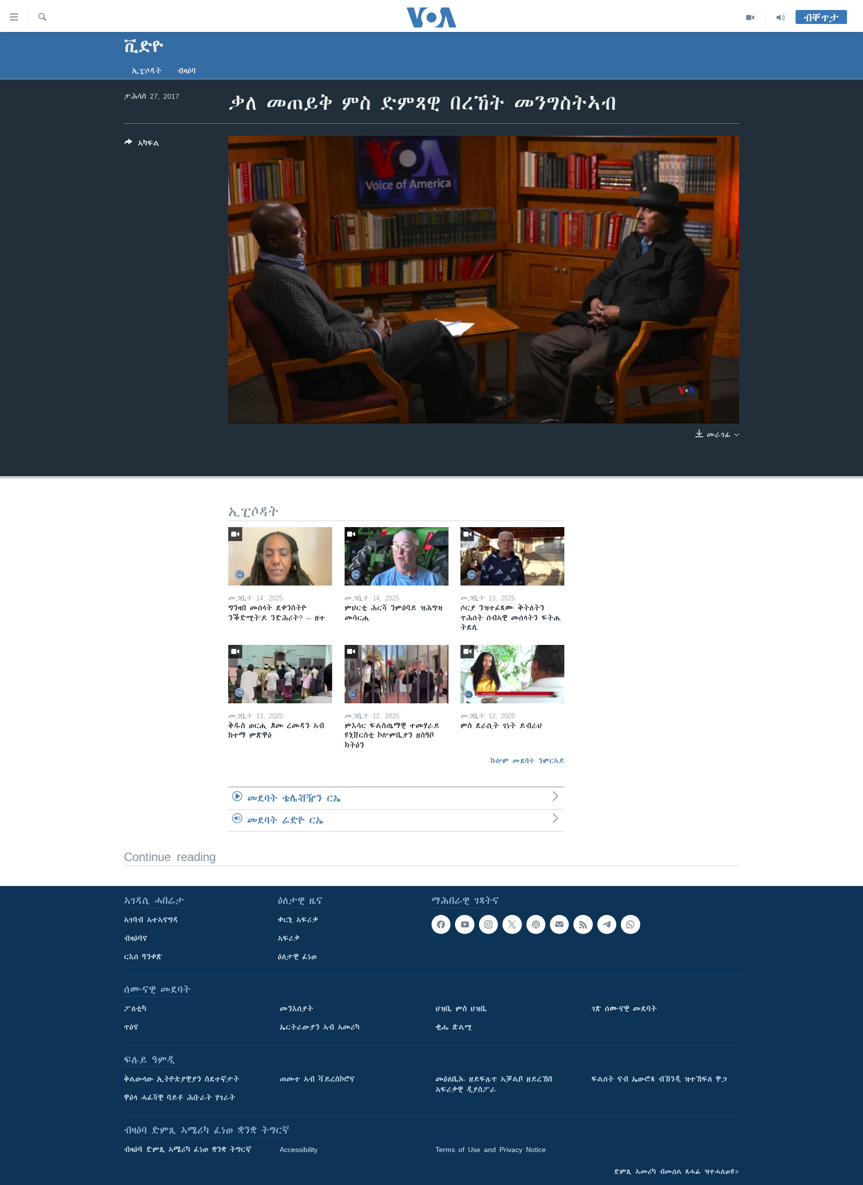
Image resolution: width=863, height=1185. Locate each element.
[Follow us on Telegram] (606, 924)
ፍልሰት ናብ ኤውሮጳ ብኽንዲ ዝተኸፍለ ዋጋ (659, 1079)
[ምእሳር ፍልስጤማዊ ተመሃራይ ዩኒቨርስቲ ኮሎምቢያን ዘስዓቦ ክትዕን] (396, 674)
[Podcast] (535, 924)
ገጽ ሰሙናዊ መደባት (624, 1008)
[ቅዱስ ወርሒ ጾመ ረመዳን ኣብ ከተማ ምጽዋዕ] (280, 674)
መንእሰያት (296, 1008)
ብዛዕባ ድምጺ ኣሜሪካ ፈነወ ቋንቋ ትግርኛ (187, 1149)
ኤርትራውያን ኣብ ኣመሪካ (320, 1027)
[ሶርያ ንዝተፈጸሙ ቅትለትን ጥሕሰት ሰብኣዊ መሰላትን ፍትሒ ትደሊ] (512, 556)
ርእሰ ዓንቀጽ (143, 956)
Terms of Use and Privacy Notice (490, 1149)
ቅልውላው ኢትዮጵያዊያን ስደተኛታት (181, 1079)
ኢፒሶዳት (146, 70)
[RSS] (582, 924)
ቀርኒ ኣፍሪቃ (298, 919)
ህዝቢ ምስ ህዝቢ (461, 1008)
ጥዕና (131, 1027)
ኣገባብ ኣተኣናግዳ (151, 919)
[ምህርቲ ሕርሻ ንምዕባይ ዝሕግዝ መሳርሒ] (396, 556)
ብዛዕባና (135, 938)
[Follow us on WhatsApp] (630, 924)
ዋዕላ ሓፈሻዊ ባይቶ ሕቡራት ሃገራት (179, 1097)
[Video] (750, 17)
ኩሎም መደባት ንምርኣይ (527, 761)
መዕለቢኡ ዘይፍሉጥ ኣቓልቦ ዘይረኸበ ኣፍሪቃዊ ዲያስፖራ (493, 1084)
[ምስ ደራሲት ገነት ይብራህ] (512, 674)
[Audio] (781, 17)
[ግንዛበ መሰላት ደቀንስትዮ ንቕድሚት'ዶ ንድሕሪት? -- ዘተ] (280, 556)
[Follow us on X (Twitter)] (511, 924)
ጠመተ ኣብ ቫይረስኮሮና (317, 1079)
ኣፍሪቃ (289, 938)
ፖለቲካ (135, 1008)
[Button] (141, 145)
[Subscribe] (559, 924)
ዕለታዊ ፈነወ (297, 956)
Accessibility (299, 1149)
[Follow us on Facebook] (441, 924)
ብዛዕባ (186, 70)
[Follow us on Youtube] (464, 924)
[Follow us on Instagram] (488, 924)
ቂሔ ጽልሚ (453, 1027)
